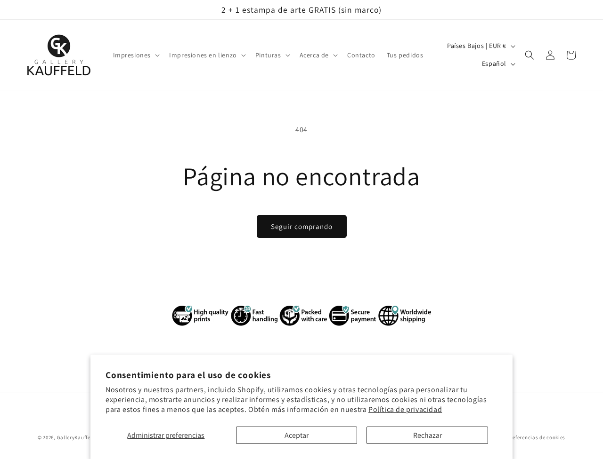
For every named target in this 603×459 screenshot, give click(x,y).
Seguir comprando (302, 226)
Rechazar (427, 435)
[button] (135, 55)
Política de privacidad (405, 409)
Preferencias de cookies (536, 437)
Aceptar (297, 435)
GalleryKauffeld (76, 437)
